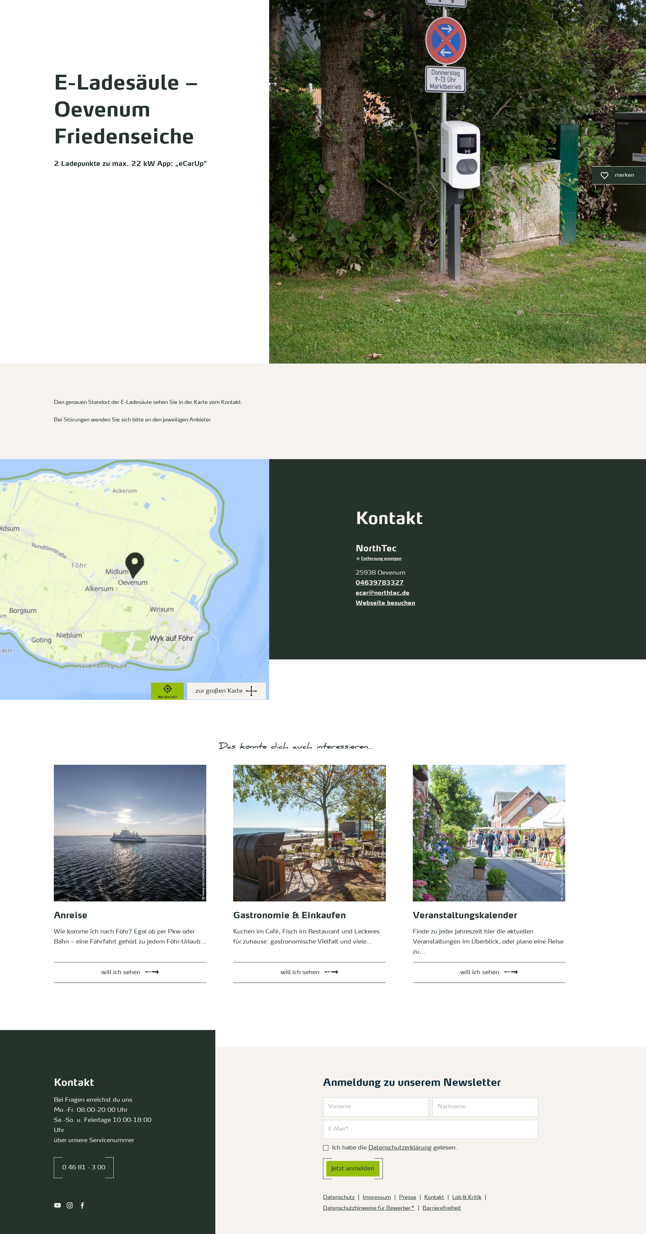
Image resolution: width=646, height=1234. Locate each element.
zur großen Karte (219, 691)
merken (613, 177)
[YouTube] (57, 1205)
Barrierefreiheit (442, 1208)
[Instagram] (69, 1205)
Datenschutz (339, 1197)
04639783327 (380, 583)
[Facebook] (82, 1205)
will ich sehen (63, 766)
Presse (407, 1197)
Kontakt (434, 1197)
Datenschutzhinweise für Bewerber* (369, 1208)
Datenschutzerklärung (400, 1148)
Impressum (377, 1197)
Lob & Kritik (466, 1197)
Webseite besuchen (385, 603)
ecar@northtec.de (382, 593)
